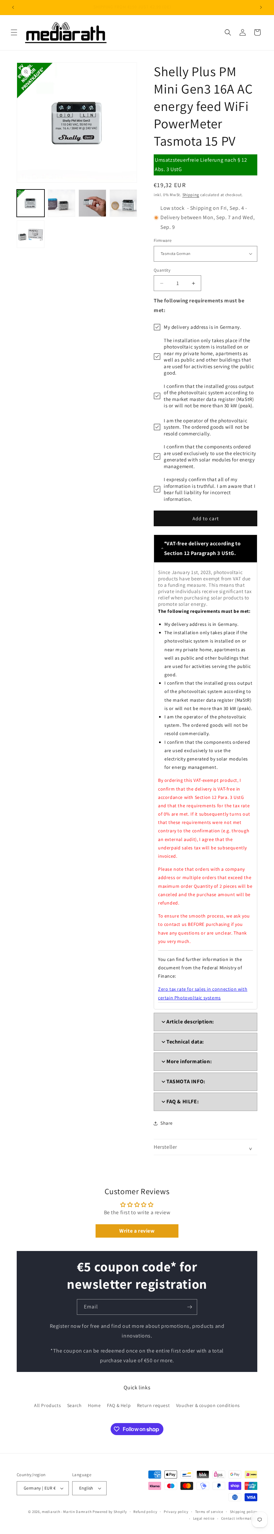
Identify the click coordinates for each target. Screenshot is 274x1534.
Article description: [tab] (190, 1021)
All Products (47, 1405)
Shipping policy (244, 1511)
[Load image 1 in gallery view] (30, 203)
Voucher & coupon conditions (208, 1405)
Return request (153, 1405)
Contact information (239, 1518)
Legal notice (204, 1518)
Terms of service (209, 1511)
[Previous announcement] (13, 7)
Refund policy (145, 1511)
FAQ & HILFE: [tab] (182, 1101)
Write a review (136, 1230)
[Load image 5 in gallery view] (30, 234)
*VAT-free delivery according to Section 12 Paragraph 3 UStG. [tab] (202, 548)
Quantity (162, 270)
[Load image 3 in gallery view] (92, 203)
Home (94, 1405)
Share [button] (166, 1123)
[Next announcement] (261, 7)
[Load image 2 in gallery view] (62, 203)
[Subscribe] (189, 1307)
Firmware (162, 240)
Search (74, 1405)
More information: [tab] (189, 1061)
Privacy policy (176, 1511)
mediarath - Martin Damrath (67, 1511)
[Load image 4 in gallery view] (123, 203)
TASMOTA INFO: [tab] (186, 1081)
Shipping (190, 194)
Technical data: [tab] (185, 1041)
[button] (14, 32)
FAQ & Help (119, 1405)
